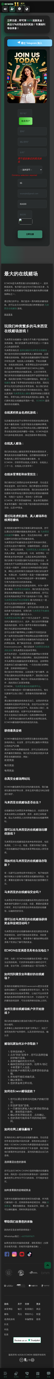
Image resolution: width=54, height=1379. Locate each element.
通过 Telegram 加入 (31, 43)
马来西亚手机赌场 (40, 611)
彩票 (6, 1335)
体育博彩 (8, 1309)
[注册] (12, 9)
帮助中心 (29, 1314)
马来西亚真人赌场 (21, 394)
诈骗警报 (29, 1319)
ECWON (40, 401)
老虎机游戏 (9, 1319)
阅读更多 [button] (8, 315)
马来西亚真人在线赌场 (36, 550)
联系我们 (29, 1309)
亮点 (20, 1314)
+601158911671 (27, 1236)
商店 (38, 1309)
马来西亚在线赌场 (21, 589)
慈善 (38, 1319)
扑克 (6, 1324)
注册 (12, 9)
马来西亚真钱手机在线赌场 (17, 600)
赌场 (6, 1314)
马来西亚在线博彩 (12, 618)
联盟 (38, 1314)
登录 (5, 9)
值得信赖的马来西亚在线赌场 (33, 350)
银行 (20, 1309)
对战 (6, 1329)
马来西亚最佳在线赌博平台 (27, 686)
